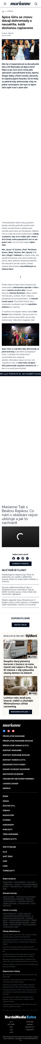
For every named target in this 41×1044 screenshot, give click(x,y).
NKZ (11, 1027)
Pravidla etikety (7, 882)
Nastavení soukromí (13, 774)
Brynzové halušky (15, 924)
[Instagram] (8, 731)
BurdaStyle (29, 1027)
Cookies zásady (10, 784)
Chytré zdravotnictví (9, 901)
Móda (5, 796)
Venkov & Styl (10, 839)
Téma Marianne (10, 834)
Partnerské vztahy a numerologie (13, 899)
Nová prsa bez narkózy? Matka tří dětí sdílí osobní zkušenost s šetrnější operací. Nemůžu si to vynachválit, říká (20, 949)
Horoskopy (8, 825)
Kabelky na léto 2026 (9, 903)
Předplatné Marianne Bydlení (18, 741)
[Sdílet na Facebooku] (13, 558)
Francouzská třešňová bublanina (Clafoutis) (16, 915)
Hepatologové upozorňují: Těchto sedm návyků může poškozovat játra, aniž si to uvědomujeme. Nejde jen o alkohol (20, 942)
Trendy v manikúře (8, 896)
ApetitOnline (9, 847)
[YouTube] (13, 731)
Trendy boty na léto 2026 (25, 901)
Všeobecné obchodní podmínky (18, 779)
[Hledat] (36, 3)
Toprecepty (9, 871)
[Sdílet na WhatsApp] (27, 558)
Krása (6, 801)
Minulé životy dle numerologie (25, 896)
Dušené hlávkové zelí (9, 913)
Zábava (10, 11)
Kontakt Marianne (12, 750)
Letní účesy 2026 (23, 903)
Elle (5, 852)
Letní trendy (27, 886)
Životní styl (9, 806)
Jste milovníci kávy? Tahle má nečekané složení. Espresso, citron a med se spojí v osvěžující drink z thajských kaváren (18, 999)
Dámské (30, 1024)
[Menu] (5, 4)
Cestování (17, 884)
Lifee (5, 866)
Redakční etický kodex (14, 765)
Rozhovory (8, 815)
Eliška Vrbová (8, 33)
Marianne (29, 1022)
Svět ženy (8, 856)
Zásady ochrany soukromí (16, 769)
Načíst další (20, 625)
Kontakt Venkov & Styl (14, 760)
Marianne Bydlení (19, 712)
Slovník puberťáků (19, 882)
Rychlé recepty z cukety (11, 926)
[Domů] (20, 3)
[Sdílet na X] (18, 558)
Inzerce (7, 788)
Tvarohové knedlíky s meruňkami (19, 920)
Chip (5, 861)
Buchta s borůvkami (29, 924)
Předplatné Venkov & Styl (16, 746)
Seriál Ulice (29, 899)
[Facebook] (4, 731)
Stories (6, 820)
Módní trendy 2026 (16, 886)
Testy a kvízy (31, 882)
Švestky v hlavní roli (24, 913)
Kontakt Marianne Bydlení (16, 755)
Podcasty (8, 829)
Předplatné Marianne (14, 736)
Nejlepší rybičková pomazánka (19, 922)
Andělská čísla (7, 884)
